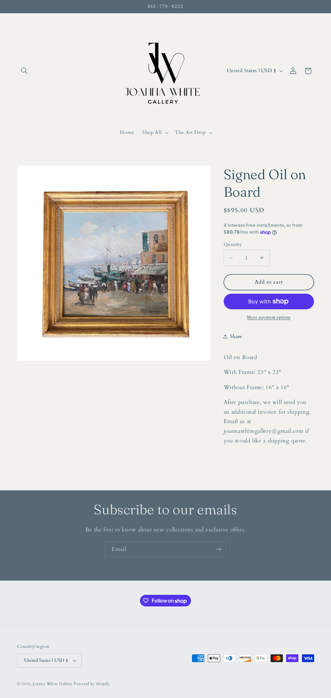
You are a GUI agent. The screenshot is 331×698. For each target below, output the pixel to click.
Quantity (233, 244)
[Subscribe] (218, 549)
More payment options (269, 317)
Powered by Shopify (92, 684)
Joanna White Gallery (52, 684)
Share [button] (236, 336)
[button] (24, 70)
